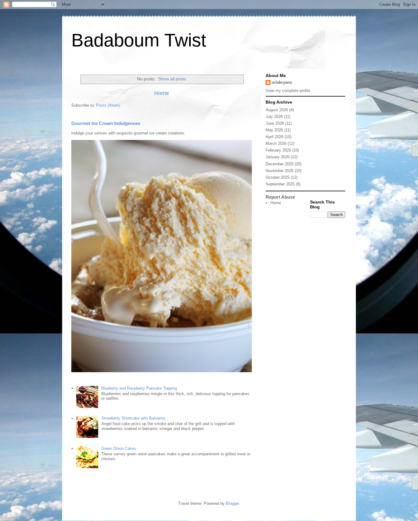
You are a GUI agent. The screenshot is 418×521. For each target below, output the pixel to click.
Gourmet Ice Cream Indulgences (105, 123)
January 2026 (277, 157)
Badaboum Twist (138, 40)
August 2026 (277, 110)
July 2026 (274, 116)
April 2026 (274, 136)
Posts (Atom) (108, 105)
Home (161, 93)
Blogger (232, 503)
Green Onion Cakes (118, 448)
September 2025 (280, 184)
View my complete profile (288, 90)
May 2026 (274, 130)
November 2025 (279, 170)
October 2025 (277, 177)
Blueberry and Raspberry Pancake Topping (139, 388)
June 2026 (275, 123)
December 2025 (279, 164)
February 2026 (278, 150)
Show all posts (172, 78)
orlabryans (282, 82)
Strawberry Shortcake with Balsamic (133, 418)
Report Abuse (280, 197)
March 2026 (276, 143)
